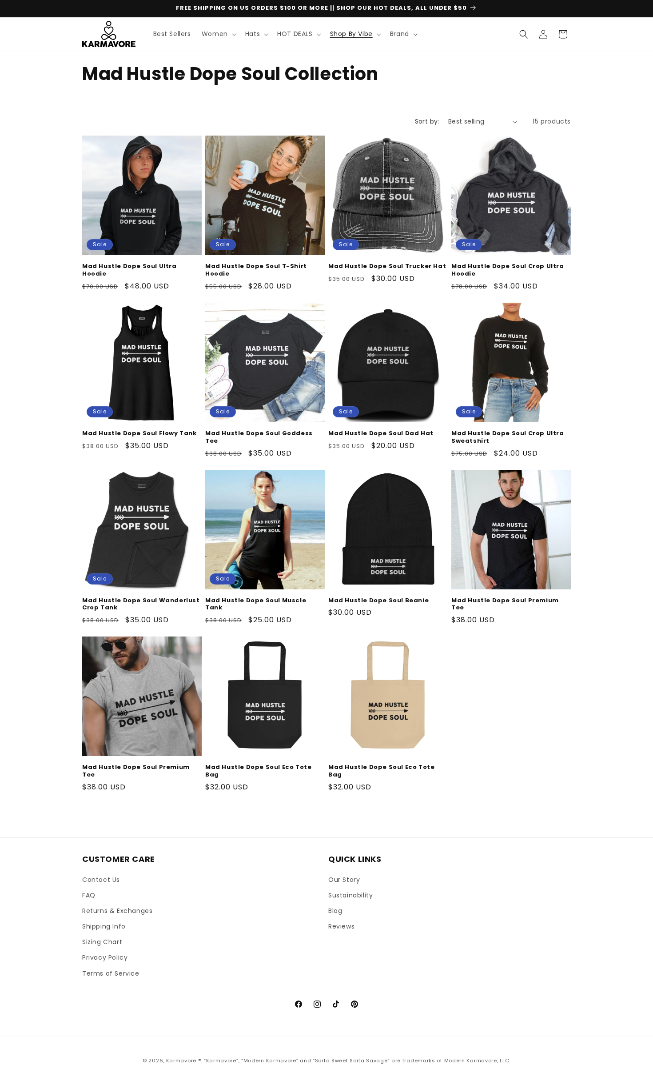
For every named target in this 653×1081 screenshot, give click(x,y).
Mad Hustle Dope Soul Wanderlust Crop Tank (141, 604)
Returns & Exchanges (117, 910)
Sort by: (427, 121)
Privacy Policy (104, 957)
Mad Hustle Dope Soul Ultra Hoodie (129, 270)
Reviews (341, 926)
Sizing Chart (102, 941)
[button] (218, 33)
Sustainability (350, 895)
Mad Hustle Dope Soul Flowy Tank (139, 433)
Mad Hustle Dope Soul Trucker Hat (387, 266)
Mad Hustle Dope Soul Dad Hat (381, 433)
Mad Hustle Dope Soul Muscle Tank (255, 604)
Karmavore (181, 1060)
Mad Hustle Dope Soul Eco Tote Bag (258, 771)
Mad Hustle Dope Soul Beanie (378, 601)
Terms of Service (110, 973)
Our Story (344, 879)
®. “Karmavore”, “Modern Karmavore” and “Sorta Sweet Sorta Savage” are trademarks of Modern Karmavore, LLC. (354, 1060)
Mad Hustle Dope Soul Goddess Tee (259, 437)
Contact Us (101, 879)
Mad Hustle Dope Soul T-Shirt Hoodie (256, 270)
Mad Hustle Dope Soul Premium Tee (505, 604)
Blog (335, 910)
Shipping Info (104, 926)
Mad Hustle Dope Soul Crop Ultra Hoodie (507, 270)
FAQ (89, 895)
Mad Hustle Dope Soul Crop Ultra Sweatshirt (507, 437)
